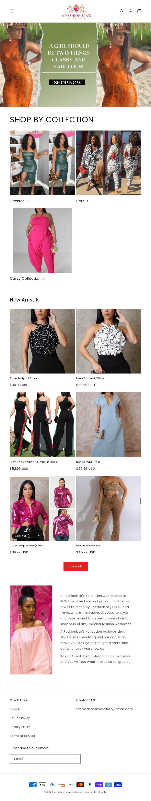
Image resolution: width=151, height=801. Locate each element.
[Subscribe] (76, 759)
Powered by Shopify (95, 792)
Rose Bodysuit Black (23, 378)
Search (15, 709)
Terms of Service (22, 736)
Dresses (17, 201)
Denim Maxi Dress (88, 462)
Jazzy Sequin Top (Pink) (26, 545)
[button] (11, 11)
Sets (80, 201)
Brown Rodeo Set (88, 545)
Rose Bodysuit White (90, 378)
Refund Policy (20, 718)
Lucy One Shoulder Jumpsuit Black (33, 462)
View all (75, 566)
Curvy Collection (25, 278)
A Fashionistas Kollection (69, 792)
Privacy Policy (20, 727)
